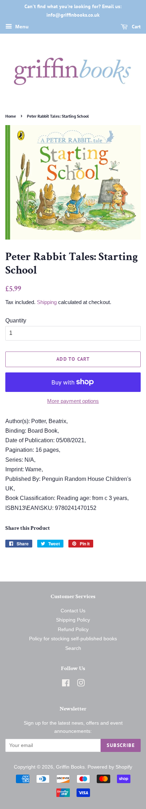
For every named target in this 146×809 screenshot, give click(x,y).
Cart (135, 26)
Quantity (15, 321)
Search (73, 648)
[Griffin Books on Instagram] (81, 684)
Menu (21, 26)
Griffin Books (70, 767)
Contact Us (73, 610)
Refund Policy (73, 629)
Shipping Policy (73, 620)
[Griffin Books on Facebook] (66, 684)
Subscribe (121, 745)
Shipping (47, 302)
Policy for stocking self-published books (73, 638)
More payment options (73, 401)
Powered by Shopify (110, 767)
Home (10, 116)
